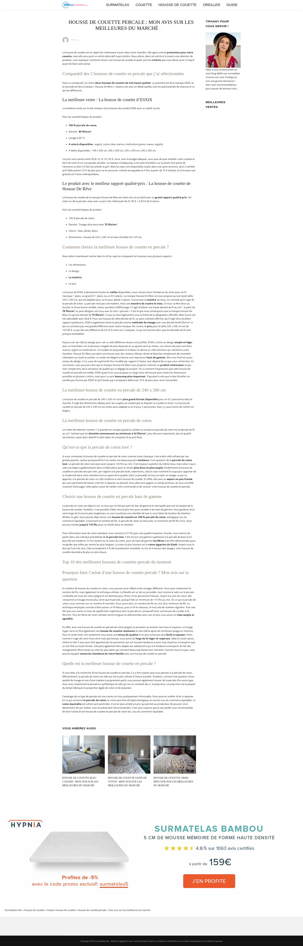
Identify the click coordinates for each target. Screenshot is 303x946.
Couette (144, 5)
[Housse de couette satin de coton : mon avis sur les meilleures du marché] (129, 754)
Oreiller (211, 5)
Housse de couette (177, 5)
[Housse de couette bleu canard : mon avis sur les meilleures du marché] (83, 754)
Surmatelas (117, 5)
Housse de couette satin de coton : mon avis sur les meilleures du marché (127, 781)
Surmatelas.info (13, 910)
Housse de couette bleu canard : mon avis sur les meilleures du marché (80, 781)
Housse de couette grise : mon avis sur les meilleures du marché (173, 781)
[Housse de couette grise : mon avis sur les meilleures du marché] (175, 754)
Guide (232, 5)
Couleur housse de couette (61, 910)
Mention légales (118, 941)
